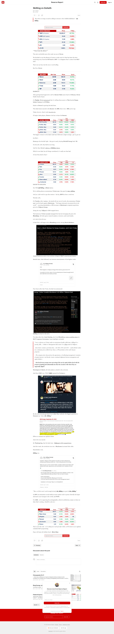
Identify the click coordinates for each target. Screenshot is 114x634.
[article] (57, 578)
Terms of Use (63, 606)
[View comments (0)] (39, 15)
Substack (50, 631)
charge (58, 148)
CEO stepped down (65, 443)
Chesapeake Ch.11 (38, 575)
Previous (38, 545)
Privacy (56, 624)
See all (35, 604)
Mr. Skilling (59, 491)
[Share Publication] (97, 2)
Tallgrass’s (57, 443)
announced (47, 100)
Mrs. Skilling (72, 491)
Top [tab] (34, 571)
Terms (60, 624)
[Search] (95, 2)
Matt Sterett (41, 579)
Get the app (63, 628)
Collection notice (66, 624)
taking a (47, 148)
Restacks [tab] (42, 554)
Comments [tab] (36, 554)
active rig (52, 112)
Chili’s (50, 373)
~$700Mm (53, 148)
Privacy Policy (67, 607)
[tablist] (38, 555)
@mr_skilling (71, 191)
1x (49, 112)
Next (77, 545)
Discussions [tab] (43, 571)
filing (66, 344)
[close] (70, 583)
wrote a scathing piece (71, 337)
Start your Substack (53, 628)
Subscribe (103, 2)
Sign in (110, 2)
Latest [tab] (38, 571)
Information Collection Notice (56, 607)
